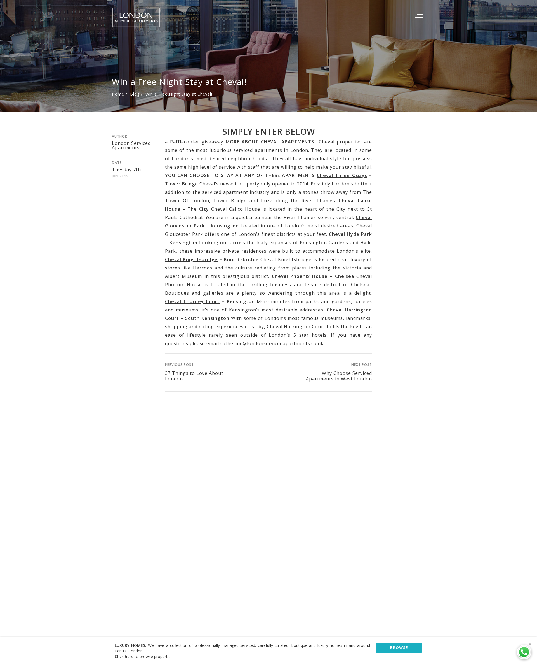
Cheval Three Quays (342, 175)
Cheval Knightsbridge (191, 259)
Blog (135, 94)
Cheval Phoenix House (300, 276)
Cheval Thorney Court (192, 301)
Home (118, 94)
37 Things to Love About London (194, 376)
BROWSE (399, 647)
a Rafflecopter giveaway (194, 142)
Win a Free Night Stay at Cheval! (178, 94)
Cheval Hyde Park (350, 234)
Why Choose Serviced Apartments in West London (339, 376)
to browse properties (144, 656)
